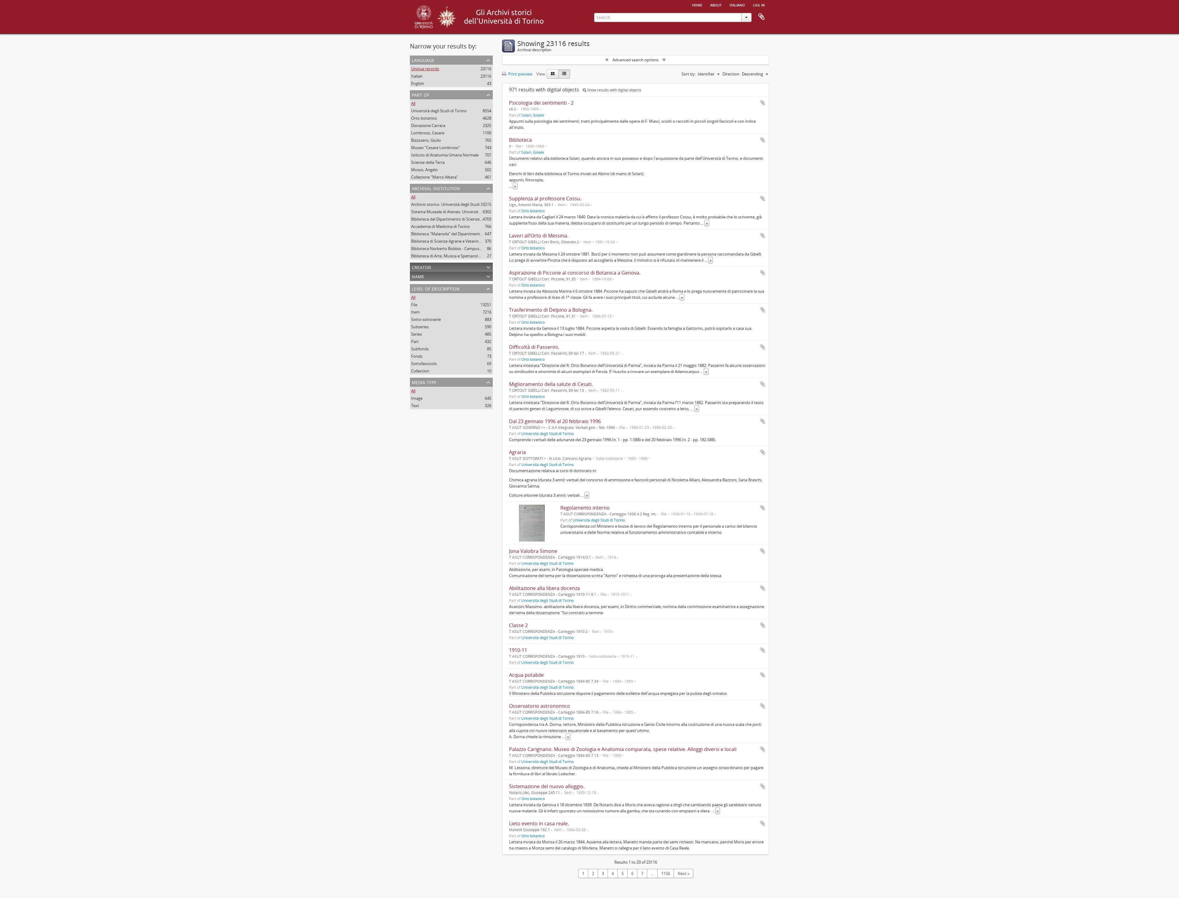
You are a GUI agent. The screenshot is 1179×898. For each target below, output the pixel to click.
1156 (665, 873)
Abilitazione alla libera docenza (544, 588)
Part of (420, 94)
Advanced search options (636, 60)
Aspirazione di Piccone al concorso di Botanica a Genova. (574, 272)
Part (415, 341)
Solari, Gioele (532, 115)
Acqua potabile (526, 675)
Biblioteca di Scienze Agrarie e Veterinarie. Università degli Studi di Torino (477, 241)
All (413, 103)
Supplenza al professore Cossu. (545, 198)
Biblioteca (520, 140)
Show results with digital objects (613, 90)
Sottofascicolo (424, 363)
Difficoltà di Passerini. (534, 347)
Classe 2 (518, 625)
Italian (416, 76)
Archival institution (436, 188)
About (716, 4)
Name (418, 276)
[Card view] (552, 74)
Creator (421, 267)
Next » (683, 873)
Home (697, 4)
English (417, 83)
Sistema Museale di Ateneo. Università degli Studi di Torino (464, 211)
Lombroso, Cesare (427, 133)
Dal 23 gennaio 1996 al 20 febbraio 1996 (555, 421)
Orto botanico (424, 118)
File (414, 304)
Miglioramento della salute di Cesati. (551, 384)
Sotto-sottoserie (426, 319)
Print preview (519, 74)
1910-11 (518, 650)
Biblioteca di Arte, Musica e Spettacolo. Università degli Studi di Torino (474, 256)
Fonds (416, 356)
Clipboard (761, 17)
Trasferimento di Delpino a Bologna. (551, 309)
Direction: (731, 74)
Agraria (517, 452)
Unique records (425, 68)
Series (416, 334)
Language (423, 60)
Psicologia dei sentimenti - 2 (541, 102)
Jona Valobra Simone (533, 551)
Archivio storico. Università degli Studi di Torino (454, 204)
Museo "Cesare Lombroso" (435, 147)
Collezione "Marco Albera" (434, 177)
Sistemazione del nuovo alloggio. (547, 786)
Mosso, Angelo (424, 169)
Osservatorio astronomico (539, 706)
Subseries (420, 327)
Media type (424, 382)
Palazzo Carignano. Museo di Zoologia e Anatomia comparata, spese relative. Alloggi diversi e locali (623, 749)
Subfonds (420, 349)
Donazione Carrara (428, 125)
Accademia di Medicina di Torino (440, 226)
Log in (759, 4)
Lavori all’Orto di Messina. (538, 235)
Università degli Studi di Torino (439, 111)
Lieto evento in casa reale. (539, 823)
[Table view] (564, 74)
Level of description (436, 288)
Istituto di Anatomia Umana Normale (445, 155)
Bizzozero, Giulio (426, 140)
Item (415, 312)
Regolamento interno (585, 507)
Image (416, 398)
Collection (420, 371)
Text (415, 405)
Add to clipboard (763, 103)
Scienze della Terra (428, 162)
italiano (737, 4)
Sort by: (689, 74)
